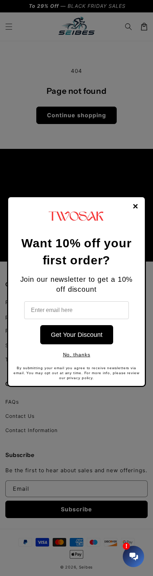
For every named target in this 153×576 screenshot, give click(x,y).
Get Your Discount (76, 334)
